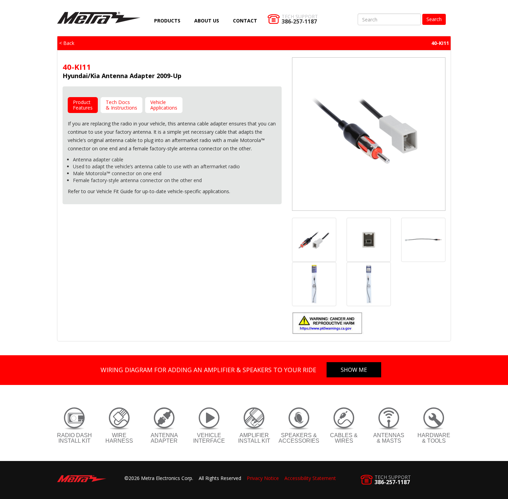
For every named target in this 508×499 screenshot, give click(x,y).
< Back (66, 43)
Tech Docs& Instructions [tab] (121, 105)
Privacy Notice (263, 478)
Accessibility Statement (310, 478)
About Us (206, 20)
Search (434, 19)
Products (167, 20)
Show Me (354, 370)
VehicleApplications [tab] (163, 105)
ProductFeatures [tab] (83, 105)
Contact (245, 20)
